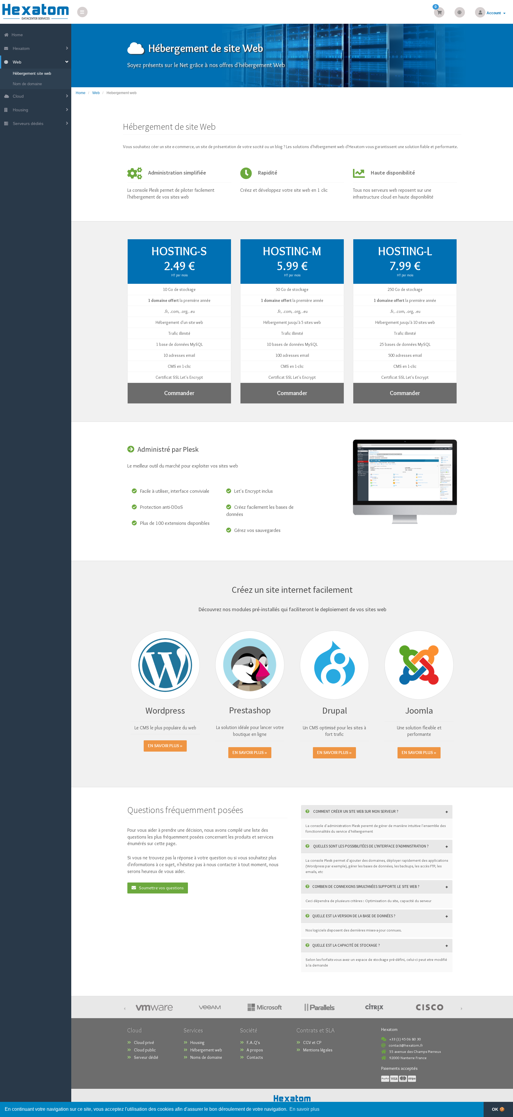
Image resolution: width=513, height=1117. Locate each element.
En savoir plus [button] (304, 1109)
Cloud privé (144, 1042)
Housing (19, 109)
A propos (255, 1050)
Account (495, 13)
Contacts (255, 1057)
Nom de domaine (27, 84)
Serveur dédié (146, 1057)
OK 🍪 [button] (498, 1109)
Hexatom (20, 48)
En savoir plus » (165, 745)
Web (15, 62)
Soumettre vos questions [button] (161, 888)
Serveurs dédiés (26, 123)
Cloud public (145, 1050)
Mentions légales (317, 1050)
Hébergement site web (32, 73)
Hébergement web (206, 1050)
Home (16, 34)
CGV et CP (312, 1042)
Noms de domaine (206, 1057)
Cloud (17, 96)
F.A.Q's (253, 1042)
